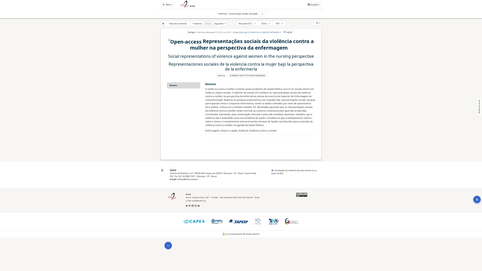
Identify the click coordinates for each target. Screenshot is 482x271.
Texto (264, 23)
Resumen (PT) (245, 23)
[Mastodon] (190, 206)
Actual (208, 23)
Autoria (221, 75)
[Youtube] (199, 206)
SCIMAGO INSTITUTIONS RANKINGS (247, 75)
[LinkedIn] (193, 206)
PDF (278, 23)
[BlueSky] (187, 206)
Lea (226, 234)
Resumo (173, 85)
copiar (287, 32)
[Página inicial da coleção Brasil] (172, 200)
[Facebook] (196, 206)
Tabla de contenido (178, 23)
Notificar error (479, 106)
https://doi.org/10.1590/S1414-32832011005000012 (257, 32)
